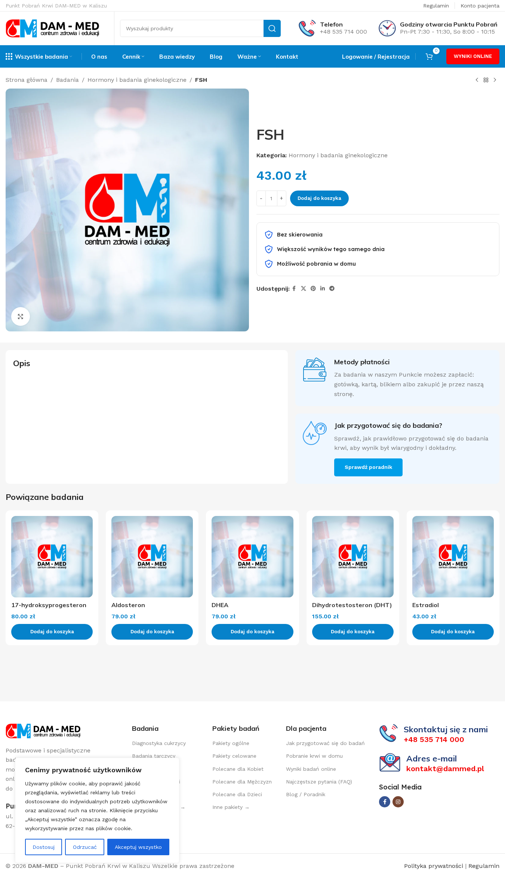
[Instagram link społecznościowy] (398, 801)
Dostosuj (44, 847)
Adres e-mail (431, 758)
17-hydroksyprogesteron (48, 605)
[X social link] (303, 289)
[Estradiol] (453, 556)
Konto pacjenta (480, 6)
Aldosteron (128, 605)
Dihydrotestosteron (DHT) (352, 605)
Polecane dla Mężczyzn (242, 782)
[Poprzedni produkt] (476, 80)
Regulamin (436, 6)
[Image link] (43, 730)
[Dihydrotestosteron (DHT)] (353, 556)
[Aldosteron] (152, 556)
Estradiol (425, 605)
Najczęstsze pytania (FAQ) (319, 782)
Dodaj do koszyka (319, 198)
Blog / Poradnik (305, 794)
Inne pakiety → (231, 807)
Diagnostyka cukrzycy (159, 743)
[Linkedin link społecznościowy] (322, 289)
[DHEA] (252, 556)
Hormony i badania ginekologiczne (137, 79)
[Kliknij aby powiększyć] (20, 316)
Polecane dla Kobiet (238, 769)
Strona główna (26, 79)
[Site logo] (52, 27)
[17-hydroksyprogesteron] (52, 556)
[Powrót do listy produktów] (485, 80)
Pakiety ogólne (230, 743)
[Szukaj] (272, 28)
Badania (67, 79)
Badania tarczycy (153, 756)
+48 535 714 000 (343, 31)
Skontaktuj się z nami (446, 729)
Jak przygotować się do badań (325, 743)
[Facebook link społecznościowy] (294, 289)
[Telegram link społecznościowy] (332, 289)
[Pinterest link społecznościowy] (313, 289)
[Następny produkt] (494, 80)
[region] (97, 810)
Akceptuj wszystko (138, 847)
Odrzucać (85, 847)
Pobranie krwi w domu (314, 756)
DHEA (220, 605)
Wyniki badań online (311, 769)
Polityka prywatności (434, 865)
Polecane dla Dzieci (237, 794)
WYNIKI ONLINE (473, 56)
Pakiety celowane (234, 756)
